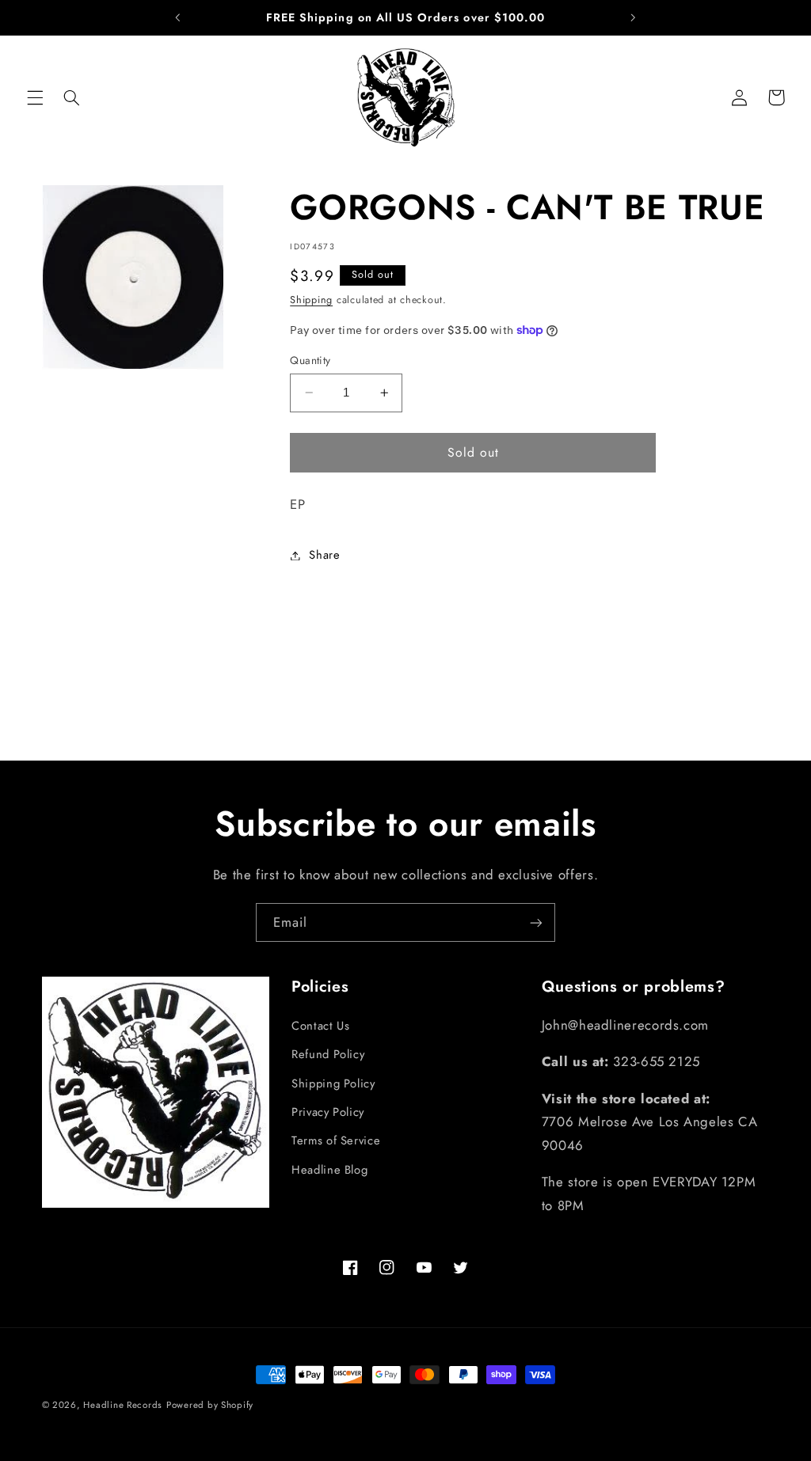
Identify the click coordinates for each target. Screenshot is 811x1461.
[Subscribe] (536, 922)
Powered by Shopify (209, 1404)
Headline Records (122, 1404)
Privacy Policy (327, 1112)
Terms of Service (335, 1140)
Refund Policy (327, 1054)
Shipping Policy (333, 1083)
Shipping (311, 300)
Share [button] (324, 555)
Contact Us (320, 1025)
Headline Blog (329, 1169)
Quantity (310, 360)
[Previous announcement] (178, 17)
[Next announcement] (632, 17)
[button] (35, 97)
